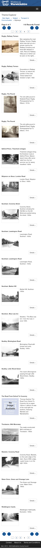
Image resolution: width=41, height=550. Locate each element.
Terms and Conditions (32, 542)
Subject (15, 18)
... (12, 31)
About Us (17, 542)
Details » (33, 60)
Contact (9, 542)
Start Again (6, 18)
